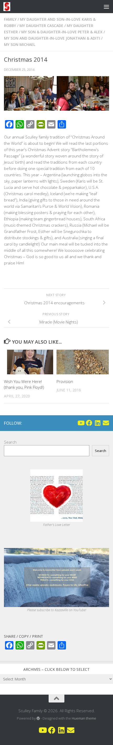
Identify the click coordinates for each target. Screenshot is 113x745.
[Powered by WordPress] (38, 718)
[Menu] (106, 6)
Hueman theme (84, 718)
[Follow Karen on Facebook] (89, 423)
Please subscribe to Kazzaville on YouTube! (56, 610)
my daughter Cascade (41, 25)
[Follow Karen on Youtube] (81, 423)
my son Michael (19, 44)
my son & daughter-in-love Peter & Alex (61, 31)
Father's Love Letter (56, 525)
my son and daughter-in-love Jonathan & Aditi (52, 38)
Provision (64, 381)
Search (10, 442)
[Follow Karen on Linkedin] (97, 423)
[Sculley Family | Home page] (8, 6)
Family (10, 19)
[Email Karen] (106, 423)
